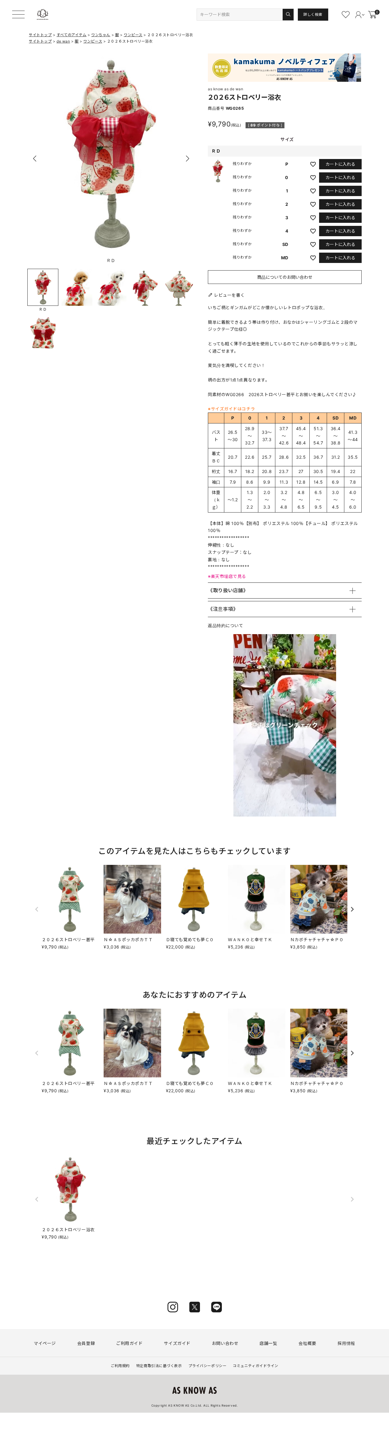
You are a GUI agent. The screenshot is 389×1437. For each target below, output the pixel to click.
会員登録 (86, 1343)
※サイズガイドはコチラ (231, 408)
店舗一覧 (268, 1343)
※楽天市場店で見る (227, 576)
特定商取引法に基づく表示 (159, 1365)
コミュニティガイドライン (255, 1365)
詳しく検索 (312, 14)
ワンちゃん (100, 35)
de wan (63, 41)
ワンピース (133, 35)
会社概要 (307, 1343)
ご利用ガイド (129, 1343)
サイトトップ (40, 35)
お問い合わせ (225, 1343)
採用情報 (346, 1343)
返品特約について (225, 625)
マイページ (45, 1343)
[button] (187, 158)
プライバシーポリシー (207, 1365)
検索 (288, 14)
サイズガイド (177, 1343)
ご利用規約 (120, 1365)
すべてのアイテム (71, 35)
